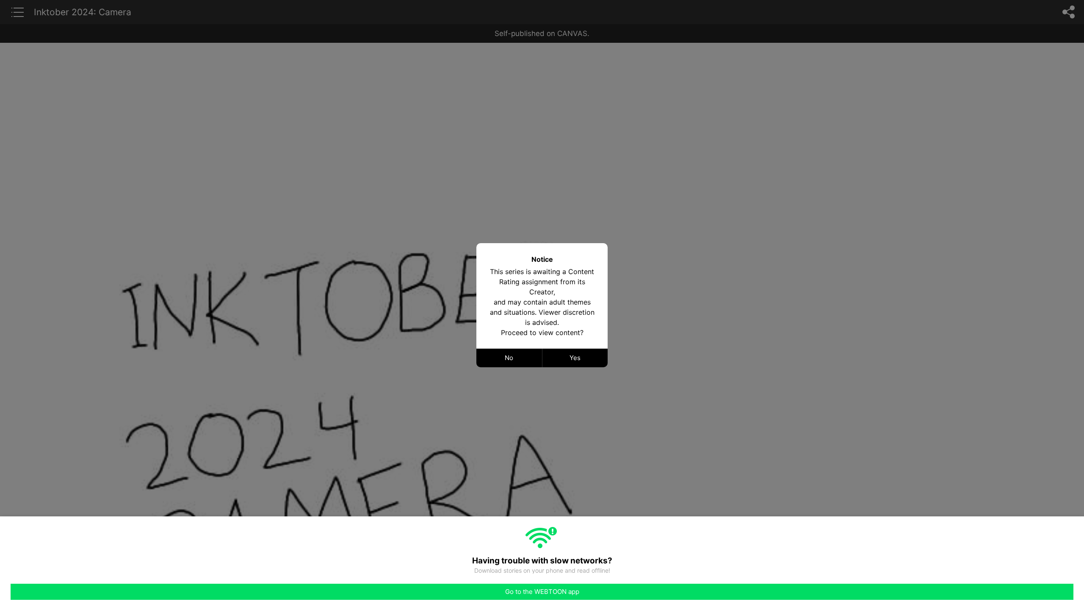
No (509, 358)
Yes (575, 358)
